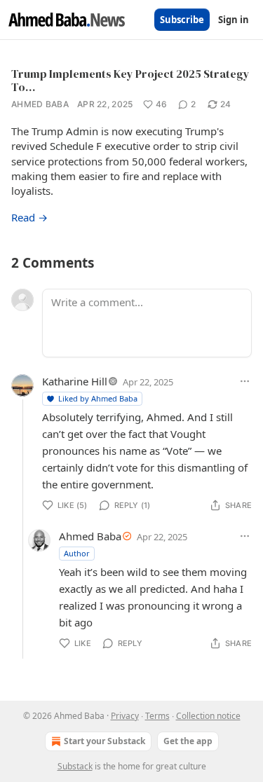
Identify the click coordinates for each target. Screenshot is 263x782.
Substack (75, 766)
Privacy (125, 716)
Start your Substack (104, 741)
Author (77, 553)
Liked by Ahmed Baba (97, 398)
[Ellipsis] (245, 381)
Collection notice (208, 716)
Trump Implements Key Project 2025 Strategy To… (130, 80)
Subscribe (182, 19)
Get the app (188, 741)
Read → (29, 217)
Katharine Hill (74, 381)
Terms (157, 716)
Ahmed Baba (40, 104)
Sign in (233, 19)
